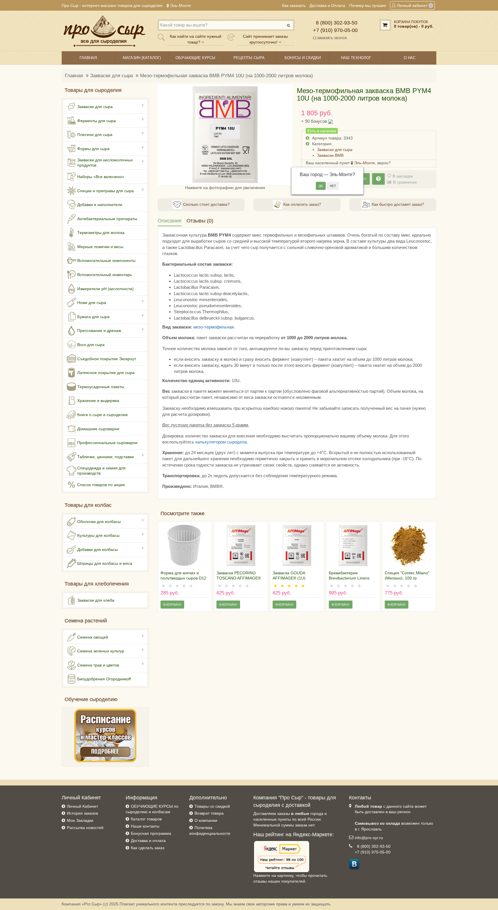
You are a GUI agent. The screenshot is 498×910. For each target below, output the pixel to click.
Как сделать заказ (147, 847)
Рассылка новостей (85, 827)
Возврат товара (209, 813)
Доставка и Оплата (327, 5)
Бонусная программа (151, 833)
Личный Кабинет (82, 806)
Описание (170, 221)
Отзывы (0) (199, 221)
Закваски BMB (330, 155)
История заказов (82, 813)
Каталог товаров (146, 819)
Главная (74, 75)
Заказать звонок (331, 38)
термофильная (219, 326)
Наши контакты (145, 826)
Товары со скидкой (212, 806)
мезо (198, 326)
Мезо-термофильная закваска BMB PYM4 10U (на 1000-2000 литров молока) (226, 75)
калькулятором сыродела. (221, 441)
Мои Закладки (80, 820)
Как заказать (293, 5)
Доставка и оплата (148, 840)
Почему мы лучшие (367, 5)
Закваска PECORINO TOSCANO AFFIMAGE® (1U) (238, 578)
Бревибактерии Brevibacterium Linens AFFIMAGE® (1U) (349, 578)
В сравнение (405, 182)
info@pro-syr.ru (369, 837)
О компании (206, 820)
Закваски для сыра (111, 75)
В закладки (403, 176)
